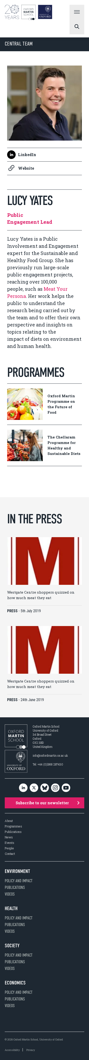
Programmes (13, 826)
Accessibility (12, 1050)
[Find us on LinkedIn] (23, 788)
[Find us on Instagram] (55, 788)
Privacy (30, 1050)
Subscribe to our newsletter (42, 802)
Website (26, 168)
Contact (10, 853)
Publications (13, 831)
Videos (10, 894)
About (9, 820)
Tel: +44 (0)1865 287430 (48, 764)
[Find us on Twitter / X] (34, 788)
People (9, 848)
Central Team (19, 43)
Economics (15, 983)
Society (12, 946)
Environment (17, 871)
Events (9, 842)
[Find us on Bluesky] (44, 788)
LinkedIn (27, 154)
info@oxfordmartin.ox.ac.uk (50, 755)
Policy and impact (19, 881)
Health (11, 908)
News (9, 837)
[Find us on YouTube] (66, 788)
